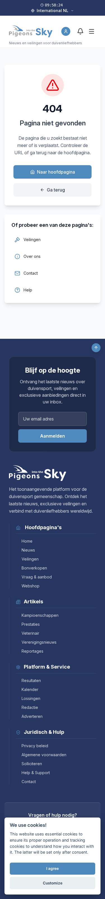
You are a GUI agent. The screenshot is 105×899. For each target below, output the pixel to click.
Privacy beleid (35, 745)
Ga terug (56, 190)
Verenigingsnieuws (39, 642)
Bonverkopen (34, 568)
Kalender (30, 689)
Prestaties (31, 624)
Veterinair (30, 633)
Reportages (32, 651)
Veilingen (30, 559)
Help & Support (36, 772)
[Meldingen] (80, 31)
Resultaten (31, 680)
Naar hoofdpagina (56, 172)
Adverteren (32, 716)
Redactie (30, 707)
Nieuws (28, 550)
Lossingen (31, 698)
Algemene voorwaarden (44, 754)
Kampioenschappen (40, 615)
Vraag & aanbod (37, 577)
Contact (29, 781)
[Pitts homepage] (30, 31)
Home (27, 541)
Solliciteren (32, 763)
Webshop (30, 585)
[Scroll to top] (96, 347)
